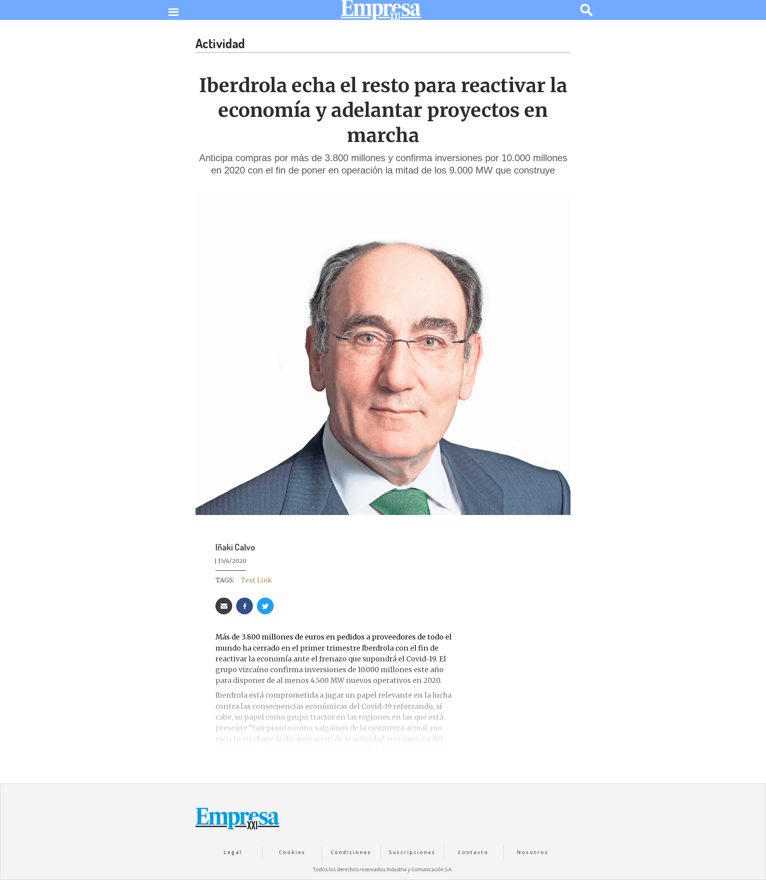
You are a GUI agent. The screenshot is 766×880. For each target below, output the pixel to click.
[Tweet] (265, 606)
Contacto (473, 852)
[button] (173, 13)
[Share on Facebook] (244, 606)
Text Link (256, 580)
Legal (233, 852)
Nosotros (533, 852)
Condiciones (351, 852)
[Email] (223, 606)
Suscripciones (412, 852)
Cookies (292, 852)
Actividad (220, 43)
